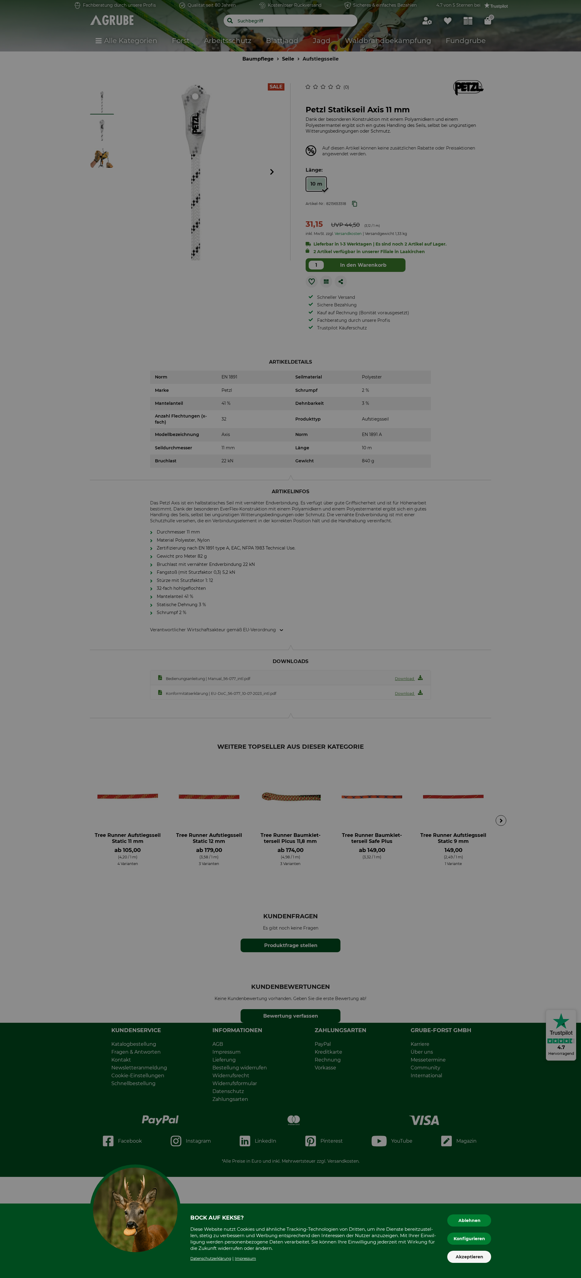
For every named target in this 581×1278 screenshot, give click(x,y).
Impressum (245, 1258)
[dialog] (290, 639)
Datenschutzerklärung (210, 1258)
